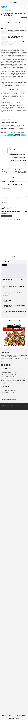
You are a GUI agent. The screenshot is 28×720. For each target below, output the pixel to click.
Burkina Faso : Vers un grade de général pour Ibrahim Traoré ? (20, 171)
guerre (8, 132)
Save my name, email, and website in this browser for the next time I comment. (13, 207)
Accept (11, 718)
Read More (17, 718)
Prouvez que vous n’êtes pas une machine (10, 211)
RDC (19, 132)
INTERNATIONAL (24, 17)
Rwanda (22, 132)
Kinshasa (15, 132)
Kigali (12, 132)
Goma (5, 132)
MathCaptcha (5, 213)
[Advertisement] (14, 141)
